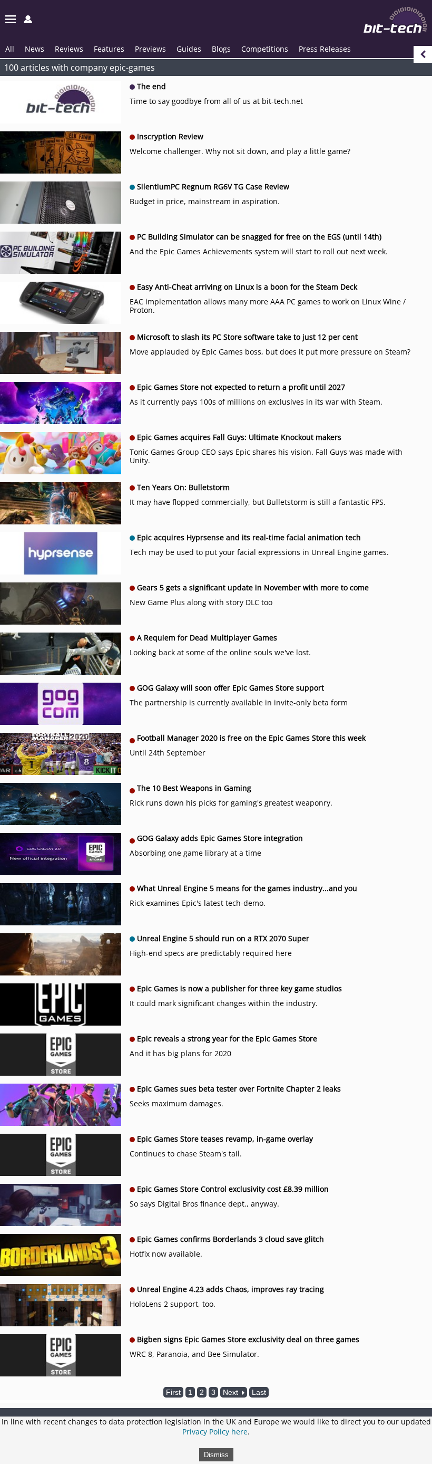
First (173, 1392)
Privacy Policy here (215, 1432)
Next (231, 1392)
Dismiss (216, 1455)
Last (259, 1392)
